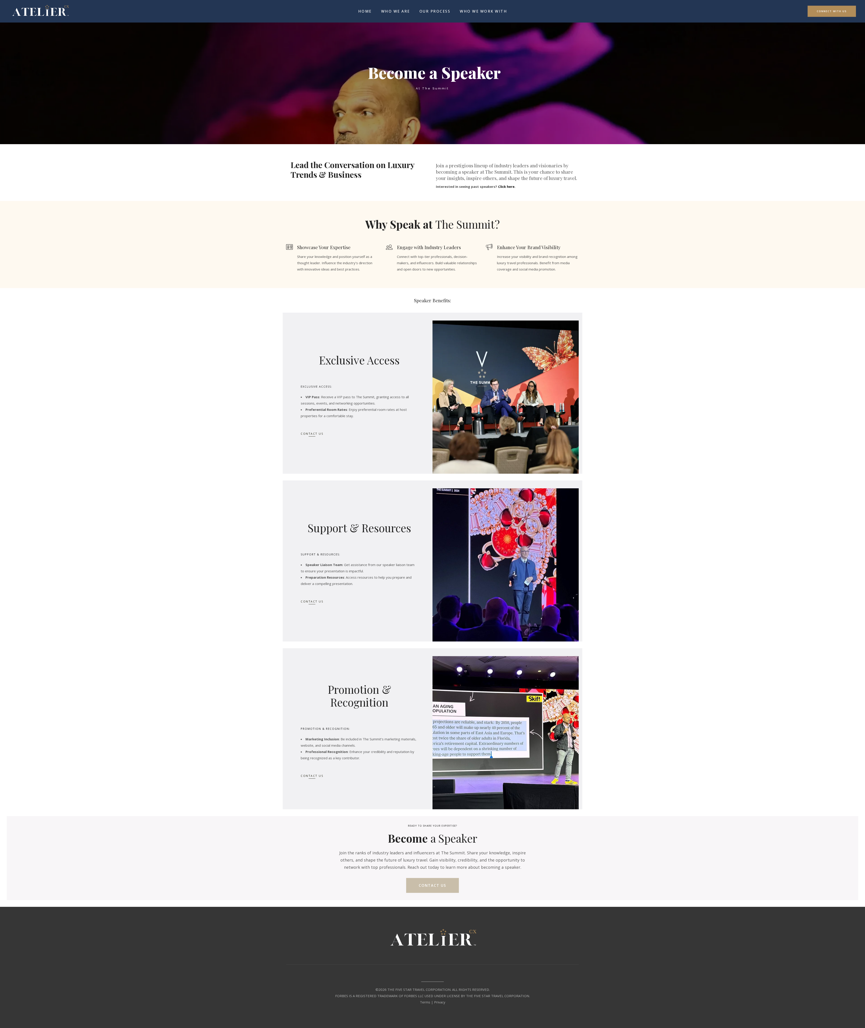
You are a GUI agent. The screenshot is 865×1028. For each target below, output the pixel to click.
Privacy (439, 1002)
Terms (425, 1002)
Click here (506, 186)
